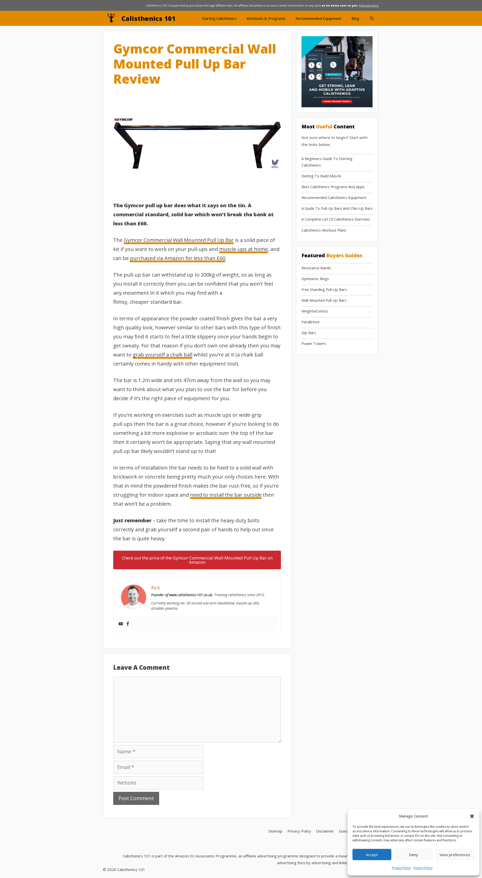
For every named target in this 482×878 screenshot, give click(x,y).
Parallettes (311, 322)
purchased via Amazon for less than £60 (177, 258)
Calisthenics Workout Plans (324, 230)
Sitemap (275, 831)
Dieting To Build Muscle (321, 176)
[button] (471, 816)
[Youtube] (120, 624)
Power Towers (314, 343)
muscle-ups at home (243, 249)
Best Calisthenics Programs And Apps (333, 186)
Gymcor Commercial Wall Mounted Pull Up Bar (179, 240)
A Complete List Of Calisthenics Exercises (336, 219)
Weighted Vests (315, 311)
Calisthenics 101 (148, 18)
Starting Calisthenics (219, 18)
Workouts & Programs (266, 18)
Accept (372, 854)
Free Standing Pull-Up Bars (324, 289)
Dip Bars (309, 332)
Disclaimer (325, 831)
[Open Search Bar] (371, 18)
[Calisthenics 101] (112, 18)
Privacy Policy (401, 868)
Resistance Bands (316, 268)
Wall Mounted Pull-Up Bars (324, 300)
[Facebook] (128, 624)
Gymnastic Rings (315, 278)
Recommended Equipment (318, 18)
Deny (413, 854)
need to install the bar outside (226, 494)
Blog (355, 18)
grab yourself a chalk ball (162, 354)
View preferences (455, 854)
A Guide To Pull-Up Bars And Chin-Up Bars (337, 208)
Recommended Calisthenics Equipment (334, 197)
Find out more (368, 5)
